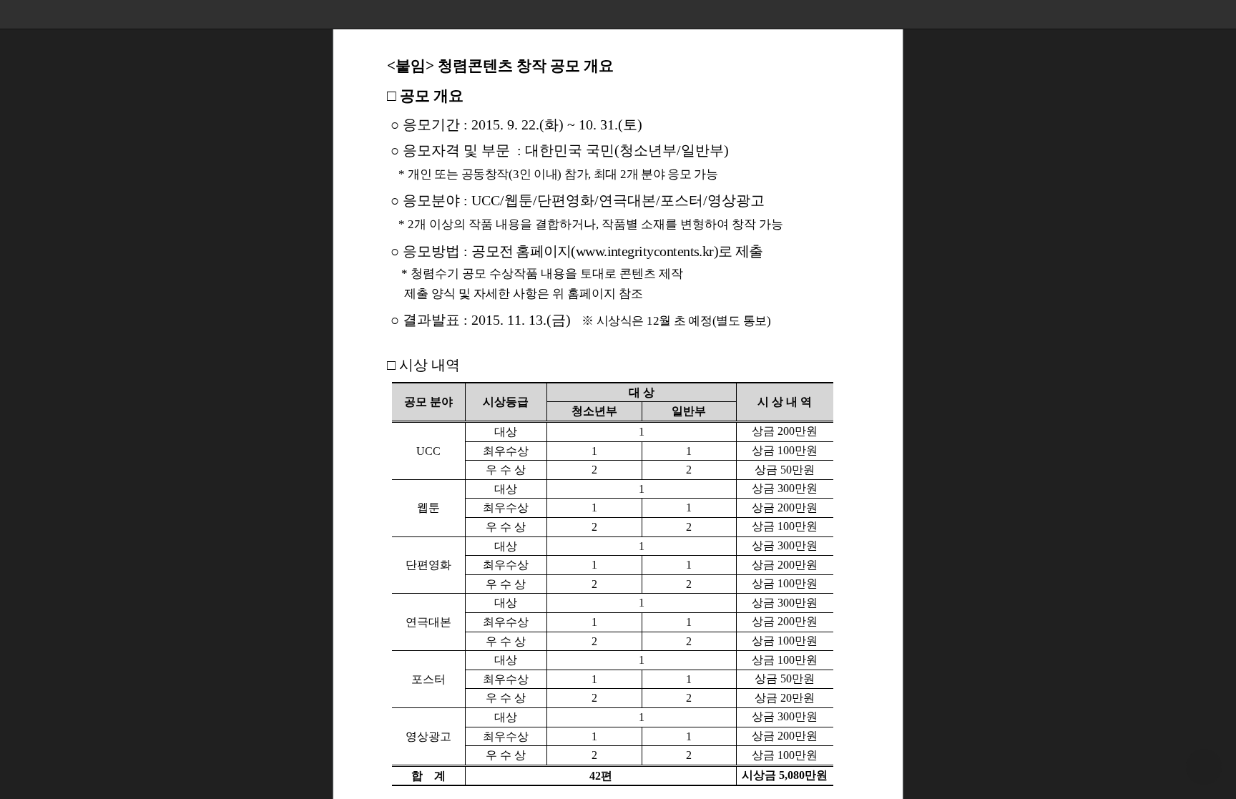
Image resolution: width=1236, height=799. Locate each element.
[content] (618, 399)
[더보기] (1221, 14)
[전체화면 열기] (1193, 14)
